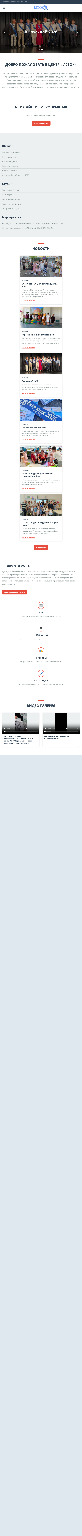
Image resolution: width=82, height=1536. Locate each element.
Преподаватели (9, 157)
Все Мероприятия (41, 123)
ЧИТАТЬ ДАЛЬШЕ (28, 301)
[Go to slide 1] (40, 49)
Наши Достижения (10, 166)
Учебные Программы (11, 152)
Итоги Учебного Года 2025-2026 (15, 175)
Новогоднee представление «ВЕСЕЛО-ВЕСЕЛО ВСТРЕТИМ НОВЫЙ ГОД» (32, 223)
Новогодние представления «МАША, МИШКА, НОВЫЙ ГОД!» (27, 228)
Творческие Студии (10, 190)
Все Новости (41, 547)
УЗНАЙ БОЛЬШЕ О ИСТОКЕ (14, 592)
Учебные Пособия (9, 170)
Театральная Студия (10, 208)
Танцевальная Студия (11, 204)
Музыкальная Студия (11, 199)
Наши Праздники (9, 161)
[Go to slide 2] (42, 49)
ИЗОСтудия (7, 195)
